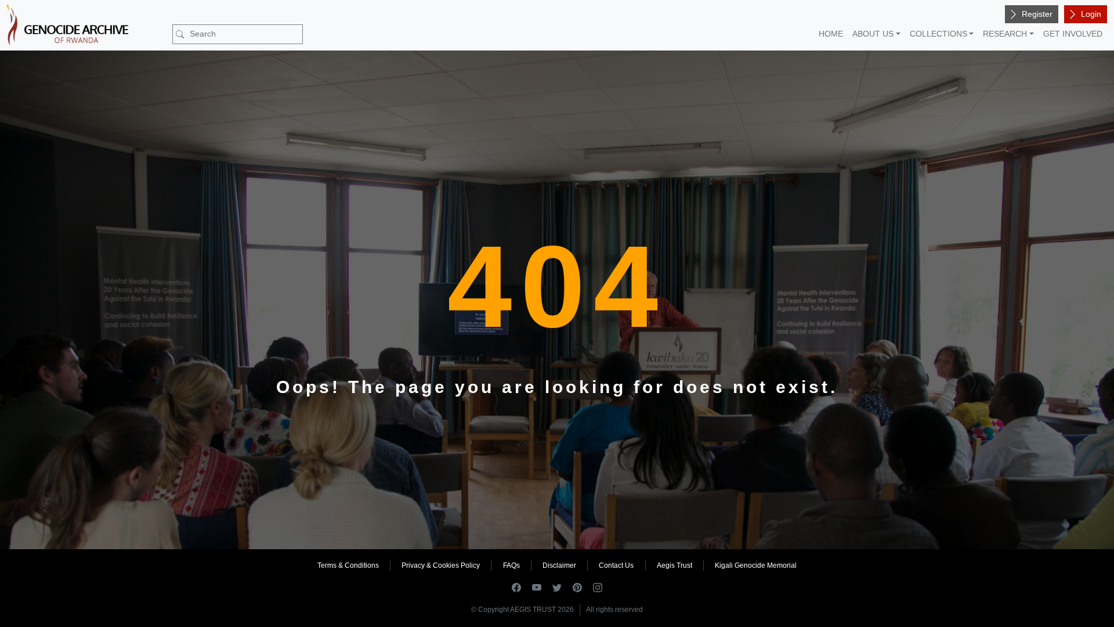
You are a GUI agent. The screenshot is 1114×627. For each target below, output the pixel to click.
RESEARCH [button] (1005, 33)
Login (1091, 14)
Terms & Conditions (348, 565)
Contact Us (616, 565)
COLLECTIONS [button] (938, 33)
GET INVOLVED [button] (1072, 33)
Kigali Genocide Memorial (756, 565)
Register (1037, 14)
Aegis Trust (674, 565)
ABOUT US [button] (873, 33)
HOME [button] (831, 33)
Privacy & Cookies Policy (441, 565)
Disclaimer (559, 565)
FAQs (511, 565)
